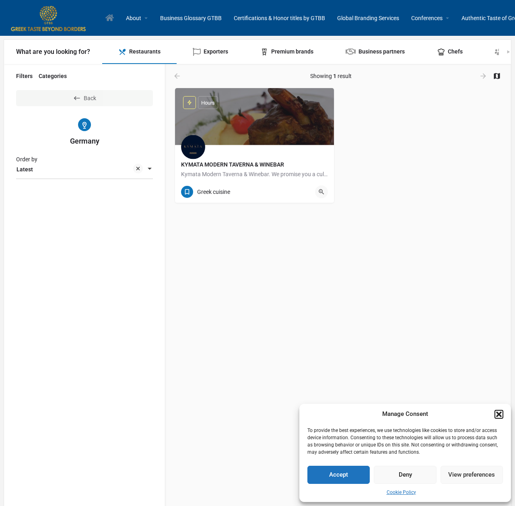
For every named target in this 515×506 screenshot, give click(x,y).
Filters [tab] (24, 76)
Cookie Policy (401, 492)
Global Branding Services (368, 18)
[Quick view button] (321, 191)
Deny (405, 474)
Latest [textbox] (24, 169)
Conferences (427, 18)
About (133, 18)
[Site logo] (49, 17)
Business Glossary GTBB (191, 18)
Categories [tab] (53, 76)
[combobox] (84, 169)
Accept (338, 474)
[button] (499, 414)
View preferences (471, 474)
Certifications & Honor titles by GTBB (279, 18)
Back (90, 98)
